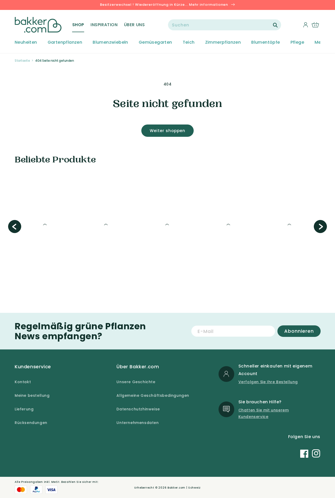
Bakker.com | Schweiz (184, 488)
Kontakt (23, 381)
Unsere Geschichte (135, 381)
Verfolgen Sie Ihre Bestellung (268, 381)
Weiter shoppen (167, 130)
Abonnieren (299, 331)
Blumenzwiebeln (110, 42)
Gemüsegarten (155, 42)
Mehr (320, 42)
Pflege (297, 42)
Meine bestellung (32, 395)
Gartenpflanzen (65, 42)
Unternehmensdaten (137, 422)
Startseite (22, 60)
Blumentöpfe (265, 42)
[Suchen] (275, 25)
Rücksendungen (31, 422)
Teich (189, 42)
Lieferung (24, 409)
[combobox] (224, 24)
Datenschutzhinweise (138, 409)
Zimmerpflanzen (223, 42)
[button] (78, 25)
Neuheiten (26, 42)
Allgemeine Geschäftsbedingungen (152, 395)
